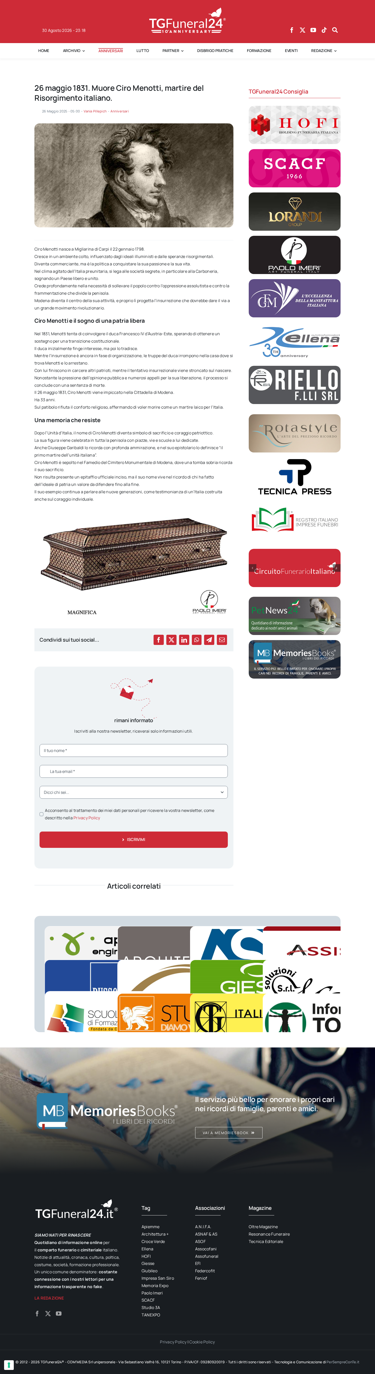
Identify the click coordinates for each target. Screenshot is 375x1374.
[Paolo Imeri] (295, 238)
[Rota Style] (295, 416)
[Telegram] (209, 639)
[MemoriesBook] (107, 1110)
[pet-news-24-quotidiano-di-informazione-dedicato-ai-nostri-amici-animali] (295, 599)
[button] (252, 568)
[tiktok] (324, 30)
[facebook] (292, 30)
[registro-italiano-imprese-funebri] (295, 503)
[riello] (295, 368)
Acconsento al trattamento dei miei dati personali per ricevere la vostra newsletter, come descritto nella (129, 814)
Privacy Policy (86, 818)
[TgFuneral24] (187, 9)
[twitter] (302, 30)
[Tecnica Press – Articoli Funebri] (295, 459)
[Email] (222, 639)
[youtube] (313, 30)
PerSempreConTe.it (343, 1361)
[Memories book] (268, 1111)
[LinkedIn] (184, 639)
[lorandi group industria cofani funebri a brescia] (295, 194)
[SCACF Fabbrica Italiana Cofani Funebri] (295, 151)
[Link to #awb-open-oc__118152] (335, 30)
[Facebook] (158, 639)
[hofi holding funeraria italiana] (295, 108)
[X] (171, 639)
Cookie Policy (202, 1342)
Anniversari (119, 111)
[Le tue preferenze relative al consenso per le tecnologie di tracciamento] (9, 1365)
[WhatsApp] (197, 639)
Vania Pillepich (95, 111)
